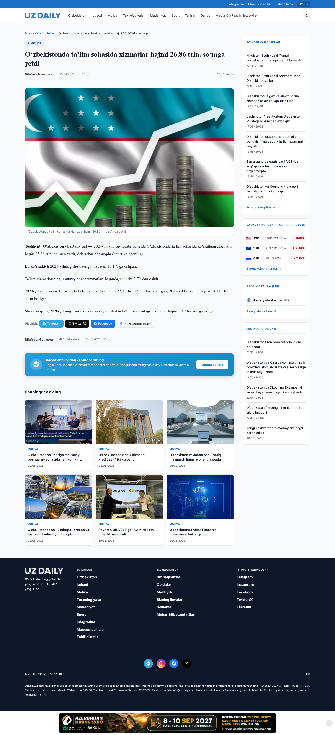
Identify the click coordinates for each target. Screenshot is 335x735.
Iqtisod (97, 15)
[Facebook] (173, 663)
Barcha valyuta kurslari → (263, 269)
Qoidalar (164, 584)
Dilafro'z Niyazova (38, 74)
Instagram (245, 584)
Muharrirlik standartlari (176, 614)
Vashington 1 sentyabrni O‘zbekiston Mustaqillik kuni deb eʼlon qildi (274, 119)
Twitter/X (79, 323)
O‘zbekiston (77, 15)
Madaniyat (158, 15)
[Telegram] (148, 663)
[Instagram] (161, 663)
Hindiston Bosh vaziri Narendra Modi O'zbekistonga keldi (273, 78)
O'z (302, 4)
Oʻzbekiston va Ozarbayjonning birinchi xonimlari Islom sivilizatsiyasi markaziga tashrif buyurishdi (276, 367)
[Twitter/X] (186, 663)
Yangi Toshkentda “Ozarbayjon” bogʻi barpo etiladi (274, 430)
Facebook (105, 323)
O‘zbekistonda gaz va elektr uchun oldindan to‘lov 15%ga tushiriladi (272, 98)
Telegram (53, 323)
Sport (175, 15)
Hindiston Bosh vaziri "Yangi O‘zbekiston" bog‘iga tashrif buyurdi (273, 58)
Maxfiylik (164, 592)
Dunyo (205, 15)
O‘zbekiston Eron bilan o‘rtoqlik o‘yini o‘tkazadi (273, 344)
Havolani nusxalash (137, 323)
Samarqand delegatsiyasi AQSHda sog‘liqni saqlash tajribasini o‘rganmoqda (272, 166)
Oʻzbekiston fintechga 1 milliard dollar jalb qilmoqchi (274, 410)
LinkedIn (244, 607)
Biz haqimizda (168, 577)
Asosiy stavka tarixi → (261, 311)
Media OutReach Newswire (236, 15)
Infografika (236, 4)
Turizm (190, 15)
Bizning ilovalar (169, 599)
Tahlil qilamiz (284, 4)
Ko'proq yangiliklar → (260, 207)
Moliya (112, 15)
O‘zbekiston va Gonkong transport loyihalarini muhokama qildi (272, 189)
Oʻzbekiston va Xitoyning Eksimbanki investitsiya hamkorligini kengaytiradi (274, 390)
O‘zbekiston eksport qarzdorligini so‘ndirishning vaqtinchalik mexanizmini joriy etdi (275, 141)
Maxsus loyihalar (259, 4)
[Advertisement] (167, 723)
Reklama (164, 607)
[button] (306, 15)
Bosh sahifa (33, 33)
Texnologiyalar (133, 15)
